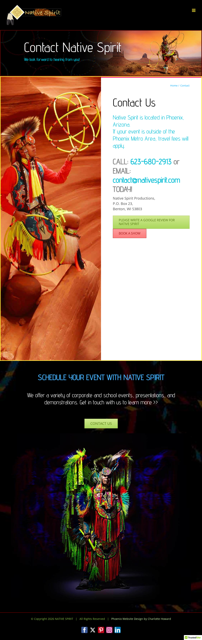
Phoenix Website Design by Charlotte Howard (141, 619)
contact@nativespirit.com (146, 179)
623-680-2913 (151, 161)
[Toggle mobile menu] (194, 10)
